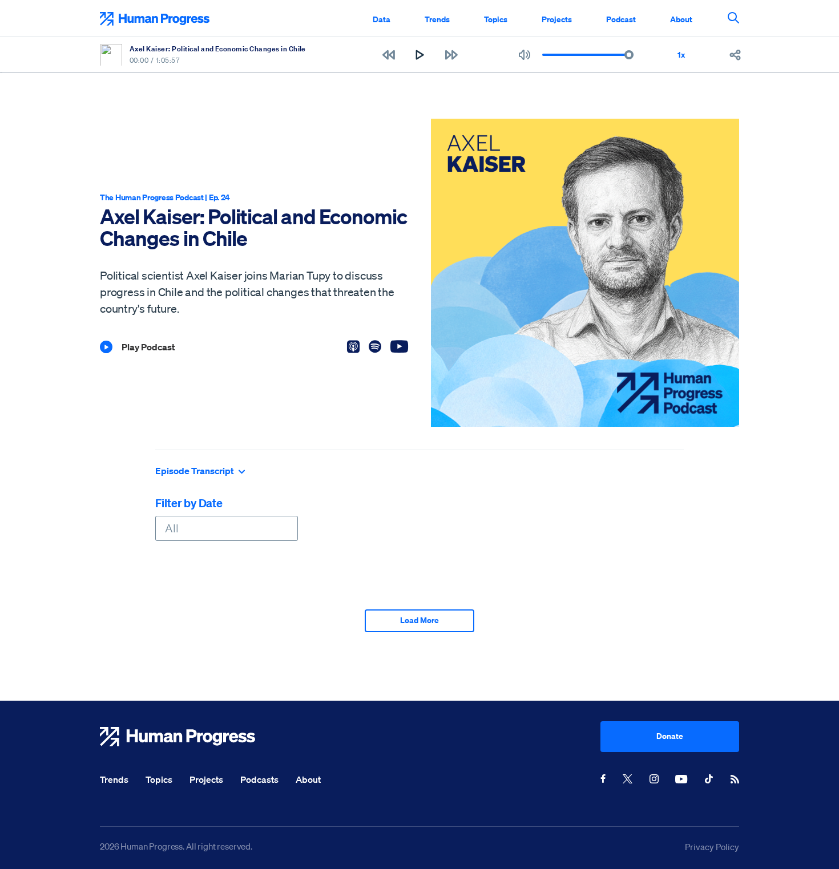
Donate (669, 735)
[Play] (420, 55)
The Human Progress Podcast (152, 197)
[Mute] (524, 55)
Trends (437, 19)
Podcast (621, 19)
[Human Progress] (350, 736)
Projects (557, 19)
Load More (419, 620)
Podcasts (259, 779)
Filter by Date (189, 503)
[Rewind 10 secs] (388, 55)
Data (381, 19)
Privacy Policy (712, 846)
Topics (495, 19)
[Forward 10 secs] (451, 55)
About (681, 19)
